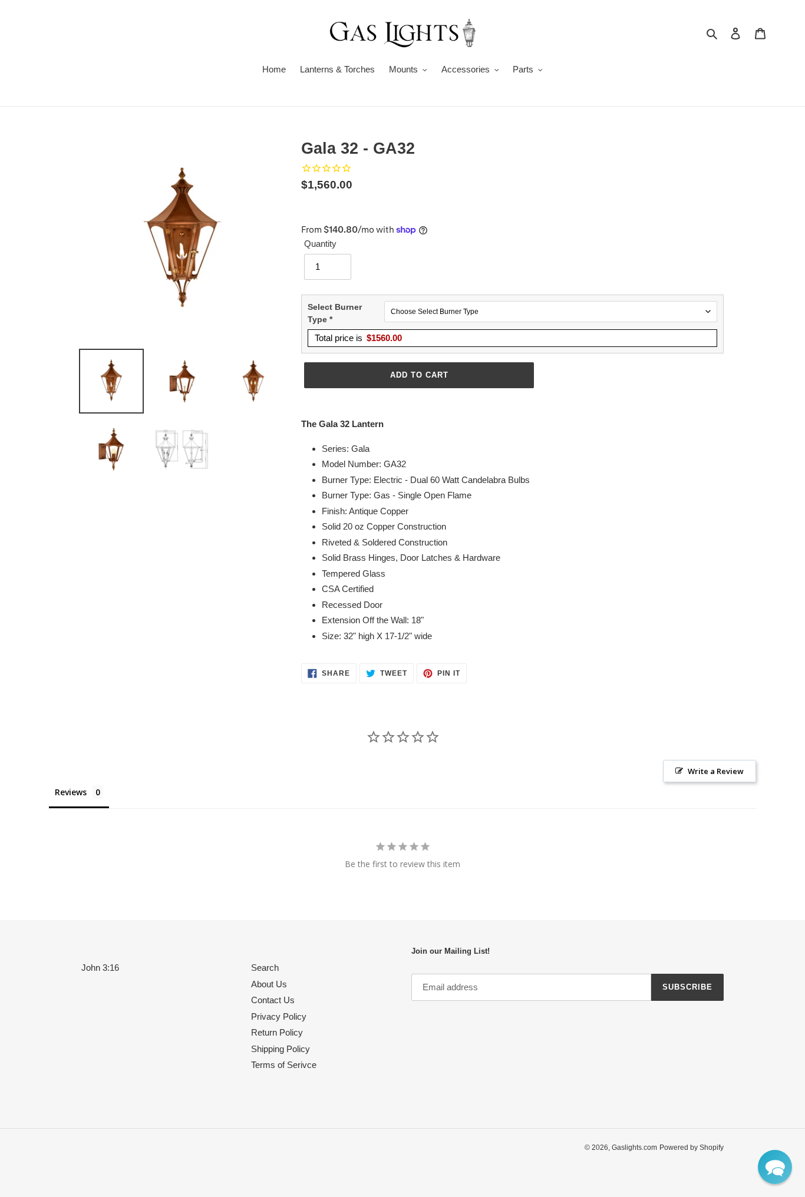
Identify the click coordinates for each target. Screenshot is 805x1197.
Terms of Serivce (283, 1065)
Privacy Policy (278, 1016)
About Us (269, 984)
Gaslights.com (634, 1147)
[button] (775, 1167)
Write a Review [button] (716, 771)
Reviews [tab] (71, 792)
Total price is (358, 338)
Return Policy (277, 1032)
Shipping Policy (280, 1049)
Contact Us (273, 1000)
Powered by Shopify (691, 1147)
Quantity (320, 244)
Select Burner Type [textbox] (335, 313)
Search (265, 968)
